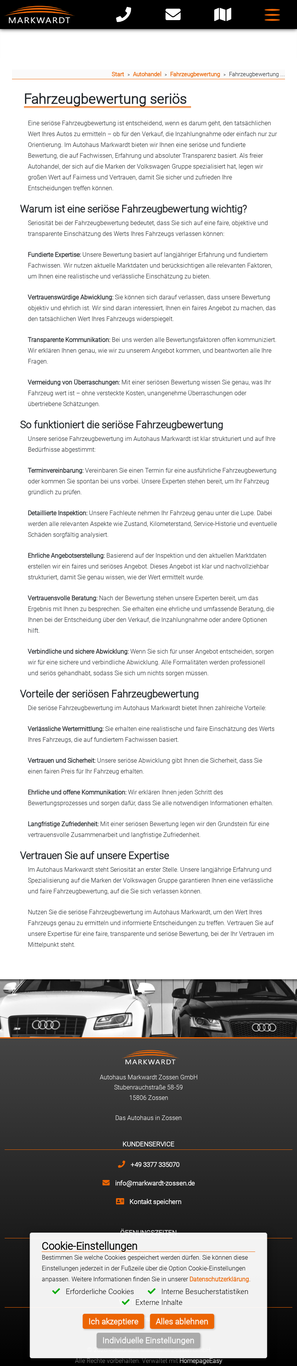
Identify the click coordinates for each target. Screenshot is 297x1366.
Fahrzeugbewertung (195, 74)
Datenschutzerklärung (219, 1279)
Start (118, 74)
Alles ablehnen (182, 1321)
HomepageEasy (200, 1360)
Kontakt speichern (154, 1201)
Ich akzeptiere (113, 1321)
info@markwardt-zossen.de (154, 1183)
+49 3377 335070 (154, 1164)
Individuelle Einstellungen (148, 1340)
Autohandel (147, 74)
